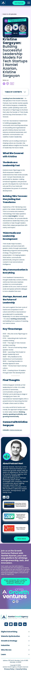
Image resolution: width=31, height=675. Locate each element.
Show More (21, 539)
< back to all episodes (9, 14)
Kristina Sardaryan (16, 430)
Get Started (19, 3)
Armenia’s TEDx (15, 123)
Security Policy (21, 669)
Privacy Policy (9, 669)
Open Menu (28, 3)
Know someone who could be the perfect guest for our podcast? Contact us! (15, 581)
